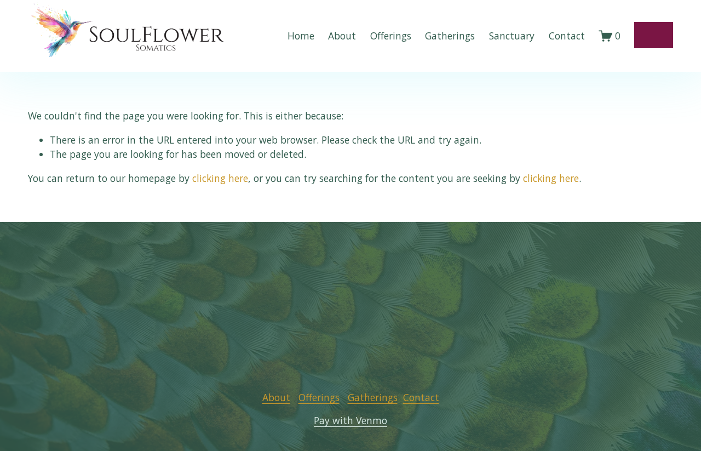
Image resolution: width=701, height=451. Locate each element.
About (342, 35)
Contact (567, 35)
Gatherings (450, 35)
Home (301, 35)
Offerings (390, 35)
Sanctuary (512, 35)
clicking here (220, 178)
